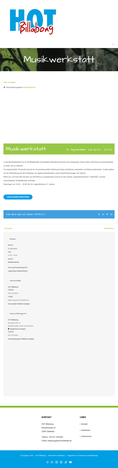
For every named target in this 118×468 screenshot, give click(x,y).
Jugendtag (12, 271)
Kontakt (84, 424)
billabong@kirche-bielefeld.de (59, 441)
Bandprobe (108, 228)
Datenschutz (86, 436)
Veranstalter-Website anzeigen (19, 304)
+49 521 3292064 (56, 437)
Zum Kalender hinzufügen (18, 197)
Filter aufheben (9, 82)
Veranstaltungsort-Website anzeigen (21, 339)
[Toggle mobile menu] (113, 44)
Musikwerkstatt (13, 262)
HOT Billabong (13, 287)
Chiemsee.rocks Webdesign (88, 455)
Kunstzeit (8, 228)
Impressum (85, 430)
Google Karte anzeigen (18, 329)
